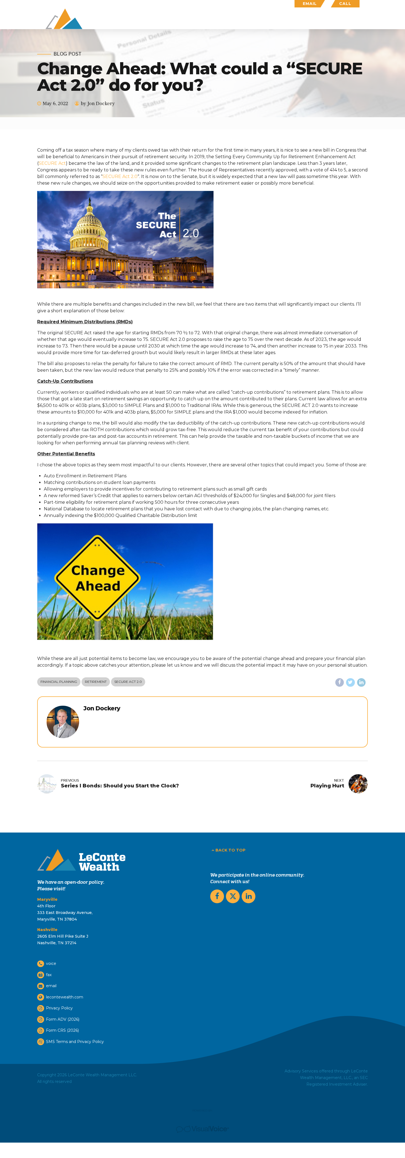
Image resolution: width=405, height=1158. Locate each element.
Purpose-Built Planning (228, 18)
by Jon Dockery (98, 103)
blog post (68, 54)
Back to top (230, 850)
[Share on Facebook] (339, 682)
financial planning (58, 682)
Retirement (96, 682)
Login (353, 18)
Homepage (174, 18)
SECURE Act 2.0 (119, 176)
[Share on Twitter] (350, 682)
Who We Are (284, 18)
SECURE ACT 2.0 (128, 682)
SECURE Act (52, 163)
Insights (322, 18)
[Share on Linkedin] (361, 682)
